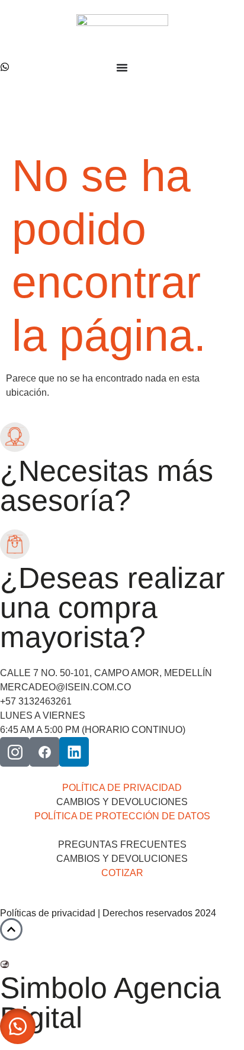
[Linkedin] (74, 752)
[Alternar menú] (122, 67)
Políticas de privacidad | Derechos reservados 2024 (108, 913)
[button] (18, 1026)
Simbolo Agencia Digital (110, 1002)
